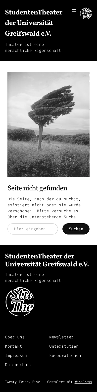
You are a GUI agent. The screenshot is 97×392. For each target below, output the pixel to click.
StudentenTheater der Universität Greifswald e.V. (33, 23)
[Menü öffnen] (74, 10)
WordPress (83, 382)
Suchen (76, 229)
